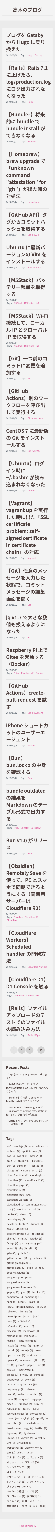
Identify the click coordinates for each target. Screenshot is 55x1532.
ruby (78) (39, 1404)
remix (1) (12, 1399)
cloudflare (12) (15, 1180)
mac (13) (29, 1326)
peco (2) (21, 1365)
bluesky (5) (24, 1160)
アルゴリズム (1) (16, 1457)
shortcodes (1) (38, 1413)
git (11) (33, 1248)
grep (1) (25, 1292)
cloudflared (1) (15, 1204)
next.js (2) (12, 1345)
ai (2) (10, 1146)
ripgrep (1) (38, 1399)
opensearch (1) (28, 1360)
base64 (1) (36, 1156)
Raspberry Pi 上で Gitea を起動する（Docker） (27, 656)
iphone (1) (12, 1311)
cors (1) (11, 1209)
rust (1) (27, 1408)
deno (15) (25, 1214)
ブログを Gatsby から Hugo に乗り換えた (25, 41)
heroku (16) (38, 1292)
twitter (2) (41, 1428)
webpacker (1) (15, 1447)
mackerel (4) (14, 1331)
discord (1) (37, 1224)
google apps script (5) (19, 1277)
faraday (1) (36, 1238)
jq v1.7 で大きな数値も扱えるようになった (26, 624)
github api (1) (38, 1258)
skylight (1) (27, 1418)
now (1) (39, 1350)
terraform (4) (14, 1428)
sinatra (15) (13, 1418)
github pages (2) (16, 1267)
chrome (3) (27, 1170)
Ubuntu (37, 267)
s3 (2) (36, 1408)
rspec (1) (12, 1404)
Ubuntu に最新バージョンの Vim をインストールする (26, 254)
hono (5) (11, 1301)
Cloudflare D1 (33, 995)
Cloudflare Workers (37, 966)
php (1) (31, 1365)
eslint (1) (23, 1238)
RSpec (37, 1035)
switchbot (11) (15, 1423)
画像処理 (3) (13, 1506)
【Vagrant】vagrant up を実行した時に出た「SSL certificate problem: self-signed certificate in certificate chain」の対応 (27, 527)
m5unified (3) (14, 1326)
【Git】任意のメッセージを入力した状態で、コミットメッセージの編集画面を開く (26, 584)
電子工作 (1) (39, 1506)
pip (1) (41, 1365)
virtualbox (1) (24, 1442)
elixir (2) (11, 1238)
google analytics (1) (18, 1272)
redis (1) (23, 1394)
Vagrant (32, 558)
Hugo (30, 55)
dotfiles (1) (37, 1233)
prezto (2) (12, 1374)
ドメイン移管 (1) (16, 1481)
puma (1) (39, 1374)
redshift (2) (35, 1394)
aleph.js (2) (20, 1146)
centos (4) (37, 1165)
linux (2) (11, 1321)
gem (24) (12, 1248)
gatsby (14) (26, 1243)
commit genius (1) (36, 1204)
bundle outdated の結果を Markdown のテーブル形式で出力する (27, 804)
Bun (30, 778)
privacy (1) (26, 1374)
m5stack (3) (24, 1321)
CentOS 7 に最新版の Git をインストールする (27, 437)
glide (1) (32, 1267)
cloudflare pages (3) (18, 1185)
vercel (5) (40, 1438)
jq (28, 637)
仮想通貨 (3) (34, 1496)
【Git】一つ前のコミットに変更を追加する (26, 365)
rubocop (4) (25, 1404)
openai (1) (12, 1360)
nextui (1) (25, 1345)
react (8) (11, 1394)
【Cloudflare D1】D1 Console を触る (27, 983)
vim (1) (11, 1442)
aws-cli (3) (22, 1156)
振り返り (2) (13, 1501)
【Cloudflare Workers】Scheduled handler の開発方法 (26, 946)
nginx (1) (38, 1345)
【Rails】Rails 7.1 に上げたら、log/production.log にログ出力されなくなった (28, 81)
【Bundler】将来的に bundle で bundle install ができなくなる (25, 125)
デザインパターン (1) (18, 1477)
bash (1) (11, 1160)
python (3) (13, 1384)
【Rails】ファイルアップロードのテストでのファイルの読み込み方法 (26, 1018)
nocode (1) (13, 1350)
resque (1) (25, 1399)
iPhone (31, 745)
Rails (30, 101)
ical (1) (11, 1306)
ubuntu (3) (13, 1438)
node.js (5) (27, 1350)
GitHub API (33, 234)
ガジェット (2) (35, 1457)
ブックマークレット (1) (20, 1486)
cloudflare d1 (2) (34, 1180)
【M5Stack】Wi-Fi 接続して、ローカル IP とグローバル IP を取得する (27, 326)
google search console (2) (21, 1287)
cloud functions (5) (17, 1175)
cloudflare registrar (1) (19, 1195)
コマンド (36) (32, 1462)
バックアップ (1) (36, 1481)
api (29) (26, 1151)
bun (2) (11, 1165)
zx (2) (29, 1452)
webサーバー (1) (34, 1447)
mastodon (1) (14, 1336)
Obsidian (18, 917)
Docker (39, 673)
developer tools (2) (18, 1224)
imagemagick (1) (25, 1306)
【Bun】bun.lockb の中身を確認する (26, 764)
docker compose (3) (18, 1233)
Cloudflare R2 (31, 917)
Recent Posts (17, 1067)
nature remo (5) (28, 1340)
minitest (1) (31, 1336)
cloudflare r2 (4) (16, 1190)
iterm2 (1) (26, 1311)
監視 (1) (26, 1506)
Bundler (32, 141)
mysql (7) (12, 1340)
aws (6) (11, 1156)
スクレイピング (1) (17, 1472)
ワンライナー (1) (16, 1496)
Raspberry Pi (27, 673)
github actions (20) (17, 1258)
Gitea (16, 673)
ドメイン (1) (38, 1477)
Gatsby (38, 55)
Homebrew (33, 202)
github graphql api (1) (19, 1263)
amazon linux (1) (38, 1146)
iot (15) (41, 1306)
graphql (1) (13, 1292)
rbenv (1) (32, 1389)
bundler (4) (23, 1165)
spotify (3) (42, 1418)
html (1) (23, 1301)
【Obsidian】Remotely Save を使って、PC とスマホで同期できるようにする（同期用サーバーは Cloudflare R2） (26, 886)
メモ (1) (33, 1491)
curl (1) (36, 1209)
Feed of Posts (26, 1525)
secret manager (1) (17, 1413)
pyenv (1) (30, 1379)
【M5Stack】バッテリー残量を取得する (26, 286)
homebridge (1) (34, 1297)
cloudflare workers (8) (19, 1199)
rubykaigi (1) (14, 1408)
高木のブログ (27, 9)
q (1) (23, 1384)
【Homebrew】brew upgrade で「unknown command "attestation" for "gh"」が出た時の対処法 (26, 174)
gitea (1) (11, 1253)
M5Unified (29, 303)
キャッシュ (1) (15, 1462)
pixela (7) (12, 1370)
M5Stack (18, 303)
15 (41, 1050)
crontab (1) (23, 1209)
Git (29, 378)
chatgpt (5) (13, 1170)
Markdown (36, 827)
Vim (30, 267)
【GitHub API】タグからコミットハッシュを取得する (26, 221)
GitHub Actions (35, 418)
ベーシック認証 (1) (17, 1491)
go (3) (42, 1267)
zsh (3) (21, 1452)
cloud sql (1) (37, 1175)
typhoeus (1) (31, 1433)
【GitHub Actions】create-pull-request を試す (26, 696)
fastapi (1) (12, 1243)
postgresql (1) (27, 1370)
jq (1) (36, 1316)
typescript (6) (14, 1433)
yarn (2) (11, 1452)
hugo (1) (34, 1301)
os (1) (42, 1360)
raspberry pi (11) (16, 1389)
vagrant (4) (27, 1438)
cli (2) (39, 1170)
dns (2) (11, 1229)
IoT (37, 303)
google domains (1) (18, 1282)
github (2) (24, 1253)
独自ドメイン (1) (31, 1501)
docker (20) (22, 1229)
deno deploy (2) (16, 1219)
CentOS (36, 450)
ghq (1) (23, 1248)
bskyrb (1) (38, 1160)
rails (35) (33, 1384)
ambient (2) (13, 1151)
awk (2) (37, 1151)
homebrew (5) (15, 1297)
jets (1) (27, 1316)
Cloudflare (12, 920)
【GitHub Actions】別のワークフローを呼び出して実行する (27, 401)
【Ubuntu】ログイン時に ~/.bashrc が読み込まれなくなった (25, 474)
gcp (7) (38, 1243)
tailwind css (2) (34, 1423)
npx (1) (11, 1355)
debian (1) (12, 1214)
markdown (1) (31, 1331)
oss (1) (10, 1365)
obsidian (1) (34, 1355)
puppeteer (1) (15, 1379)
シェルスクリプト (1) (18, 1467)
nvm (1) (20, 1355)
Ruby (16, 827)
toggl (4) (28, 1428)
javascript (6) (14, 1316)
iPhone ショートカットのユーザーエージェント (27, 732)
